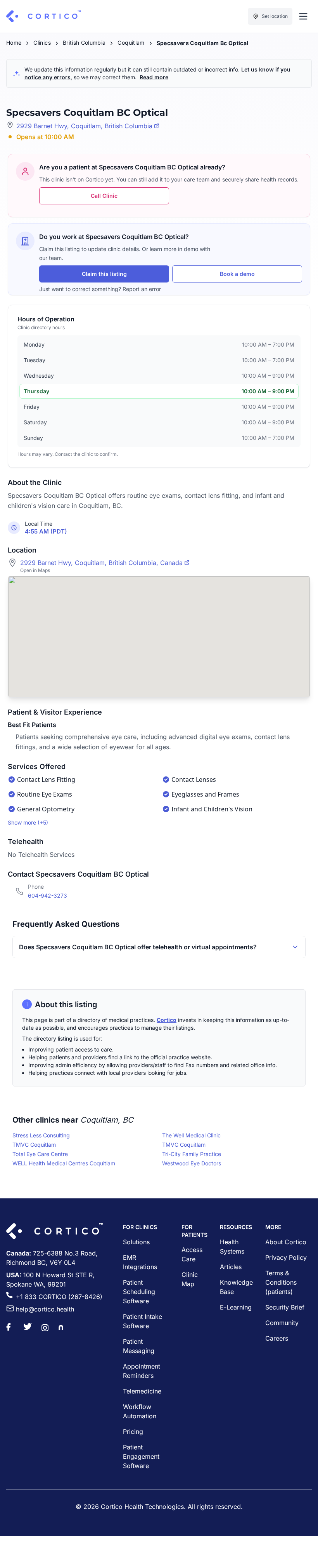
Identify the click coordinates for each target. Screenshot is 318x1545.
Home (13, 42)
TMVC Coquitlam (34, 1144)
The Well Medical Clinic (191, 1135)
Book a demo (237, 273)
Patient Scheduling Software (139, 1291)
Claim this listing (104, 273)
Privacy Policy (286, 1257)
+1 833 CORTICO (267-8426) (59, 1297)
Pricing (133, 1431)
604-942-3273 (47, 895)
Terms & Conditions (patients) (281, 1282)
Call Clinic (104, 195)
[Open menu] (303, 16)
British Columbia (84, 42)
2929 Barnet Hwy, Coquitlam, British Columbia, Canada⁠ (101, 563)
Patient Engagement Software (141, 1456)
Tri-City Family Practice (191, 1154)
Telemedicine (142, 1391)
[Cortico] (43, 16)
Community (282, 1323)
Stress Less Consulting (41, 1135)
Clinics (41, 42)
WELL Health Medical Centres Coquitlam (63, 1163)
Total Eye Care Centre (40, 1154)
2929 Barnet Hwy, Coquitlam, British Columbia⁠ (84, 126)
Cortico (166, 1020)
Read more (154, 77)
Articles (231, 1267)
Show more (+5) (28, 822)
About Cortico (285, 1242)
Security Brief (284, 1307)
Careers (276, 1338)
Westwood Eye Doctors (191, 1163)
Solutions (136, 1242)
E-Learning (236, 1307)
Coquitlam (131, 42)
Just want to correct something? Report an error (100, 289)
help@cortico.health (45, 1309)
